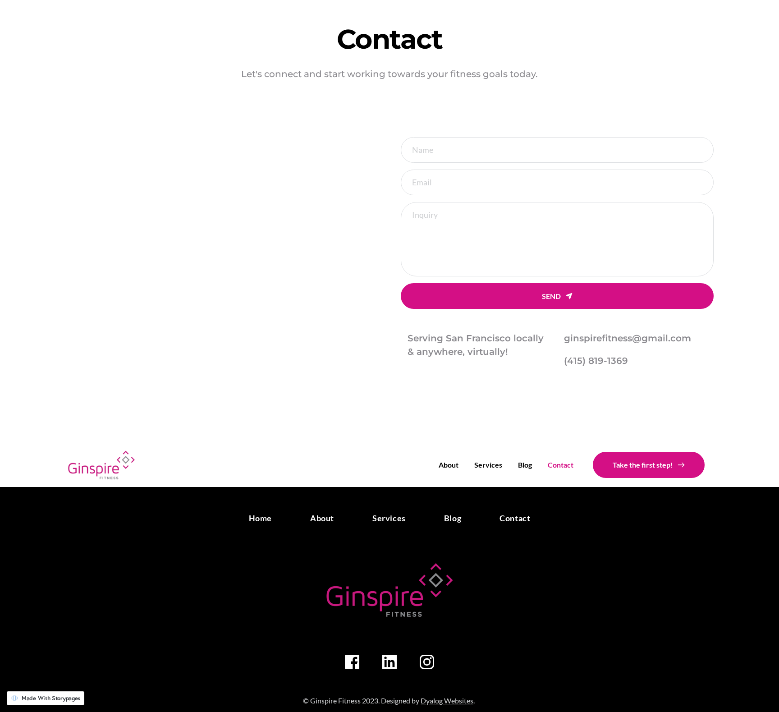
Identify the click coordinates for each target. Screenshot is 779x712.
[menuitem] (448, 465)
